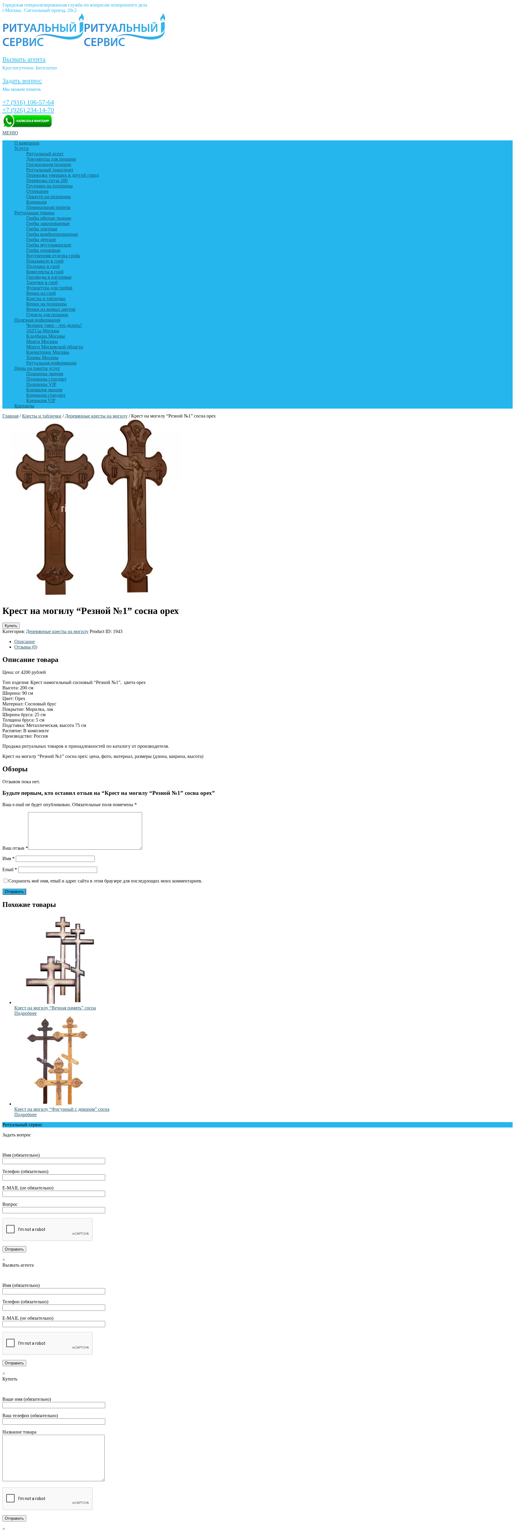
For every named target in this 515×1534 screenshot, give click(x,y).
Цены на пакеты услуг (37, 368)
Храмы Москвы (42, 357)
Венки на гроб (41, 293)
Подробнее (25, 1013)
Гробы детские (41, 239)
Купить (11, 625)
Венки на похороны (46, 303)
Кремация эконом (44, 389)
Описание (24, 641)
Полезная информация (37, 319)
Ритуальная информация (51, 362)
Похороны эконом (44, 373)
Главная (10, 415)
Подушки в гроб (43, 266)
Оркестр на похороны (48, 196)
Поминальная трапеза (48, 207)
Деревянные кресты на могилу (96, 415)
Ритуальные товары (34, 212)
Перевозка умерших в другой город (62, 175)
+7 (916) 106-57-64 (28, 102)
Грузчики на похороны (49, 185)
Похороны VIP (41, 384)
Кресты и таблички (46, 298)
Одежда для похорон (47, 314)
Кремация (36, 201)
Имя (8, 858)
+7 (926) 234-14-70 (28, 110)
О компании (26, 142)
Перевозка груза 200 (47, 180)
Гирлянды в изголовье (49, 277)
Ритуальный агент (44, 153)
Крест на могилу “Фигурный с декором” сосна (61, 1109)
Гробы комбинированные (52, 234)
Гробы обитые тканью (48, 218)
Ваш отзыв (15, 848)
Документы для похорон (51, 159)
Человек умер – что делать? (54, 325)
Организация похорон (48, 164)
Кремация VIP (40, 400)
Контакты (24, 405)
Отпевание (37, 191)
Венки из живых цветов (50, 309)
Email (9, 869)
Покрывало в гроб (44, 260)
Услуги (21, 148)
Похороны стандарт (46, 378)
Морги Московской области (54, 346)
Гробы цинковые (43, 250)
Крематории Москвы (47, 352)
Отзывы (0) (25, 646)
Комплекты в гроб (44, 271)
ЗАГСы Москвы (42, 330)
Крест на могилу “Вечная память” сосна (55, 1007)
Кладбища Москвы (45, 336)
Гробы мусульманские (48, 244)
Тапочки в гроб (42, 282)
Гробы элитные (42, 228)
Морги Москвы (42, 341)
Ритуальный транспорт (49, 169)
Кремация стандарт (46, 395)
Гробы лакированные (48, 223)
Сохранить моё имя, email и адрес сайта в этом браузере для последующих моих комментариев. (105, 880)
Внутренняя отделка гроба (53, 255)
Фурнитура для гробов (49, 287)
